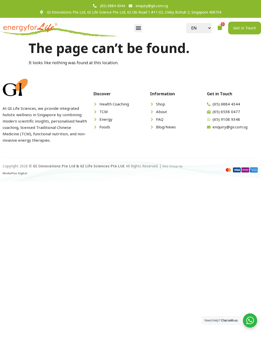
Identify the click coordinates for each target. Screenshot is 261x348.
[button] (138, 28)
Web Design (170, 166)
